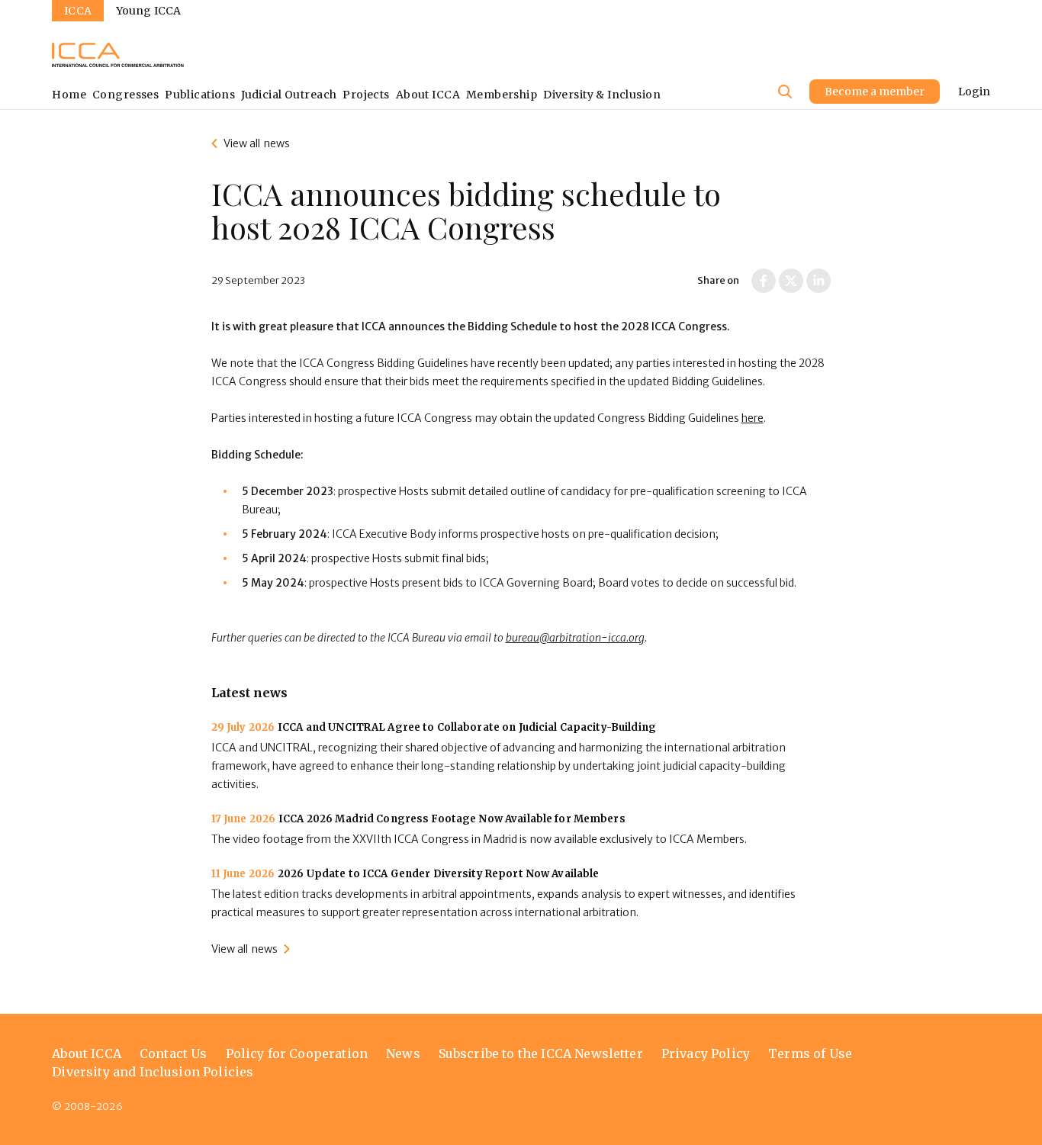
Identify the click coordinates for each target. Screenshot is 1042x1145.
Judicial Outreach (288, 94)
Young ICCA (148, 11)
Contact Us (173, 1053)
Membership (501, 94)
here (752, 418)
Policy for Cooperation (297, 1053)
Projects (366, 94)
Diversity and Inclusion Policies (152, 1071)
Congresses (125, 94)
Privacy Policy (705, 1053)
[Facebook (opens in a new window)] (763, 281)
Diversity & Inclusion (602, 94)
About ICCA (428, 94)
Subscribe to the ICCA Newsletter (541, 1053)
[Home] (118, 55)
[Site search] (785, 91)
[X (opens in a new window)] (791, 281)
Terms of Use (810, 1053)
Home (69, 94)
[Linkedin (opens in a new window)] (818, 281)
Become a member (875, 91)
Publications (200, 94)
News (403, 1053)
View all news (257, 143)
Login (974, 91)
